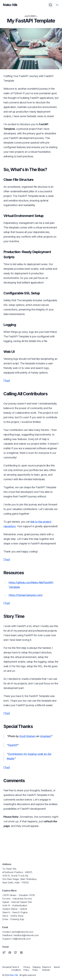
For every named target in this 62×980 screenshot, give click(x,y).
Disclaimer (6, 967)
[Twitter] (4, 952)
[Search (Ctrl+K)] (50, 4)
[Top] (6, 380)
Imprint (57, 967)
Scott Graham (27, 736)
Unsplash (45, 736)
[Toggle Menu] (57, 5)
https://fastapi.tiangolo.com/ (26, 595)
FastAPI (12, 745)
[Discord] (10, 952)
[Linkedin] (21, 952)
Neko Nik (14, 975)
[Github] (15, 952)
